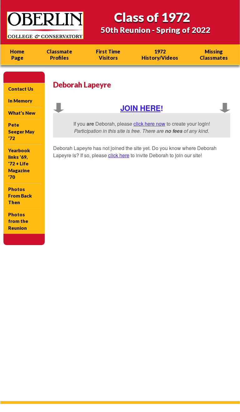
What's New (21, 113)
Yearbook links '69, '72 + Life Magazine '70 (19, 164)
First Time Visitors (108, 54)
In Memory (20, 100)
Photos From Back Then (20, 195)
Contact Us (20, 89)
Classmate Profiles (59, 54)
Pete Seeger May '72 (21, 131)
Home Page (17, 54)
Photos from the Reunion (18, 221)
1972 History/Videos (160, 54)
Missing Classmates (214, 54)
